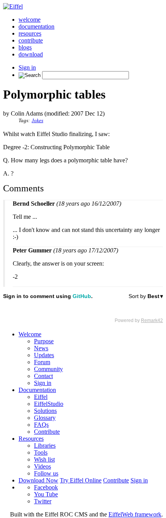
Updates (44, 355)
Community (48, 369)
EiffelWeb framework (134, 514)
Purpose (44, 341)
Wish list (44, 459)
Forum (42, 362)
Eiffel (40, 397)
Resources (31, 438)
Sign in (27, 67)
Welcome (30, 334)
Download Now (38, 480)
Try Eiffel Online (81, 480)
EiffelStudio (48, 403)
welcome (30, 19)
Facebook (46, 487)
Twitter (42, 501)
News (41, 348)
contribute (31, 40)
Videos (42, 466)
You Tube (46, 494)
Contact (43, 376)
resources (30, 33)
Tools (40, 452)
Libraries (45, 445)
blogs (25, 47)
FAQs (41, 424)
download (31, 54)
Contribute (47, 431)
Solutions (45, 410)
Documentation (37, 390)
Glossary (45, 417)
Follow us (46, 473)
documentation (36, 26)
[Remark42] (83, 308)
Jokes (37, 120)
